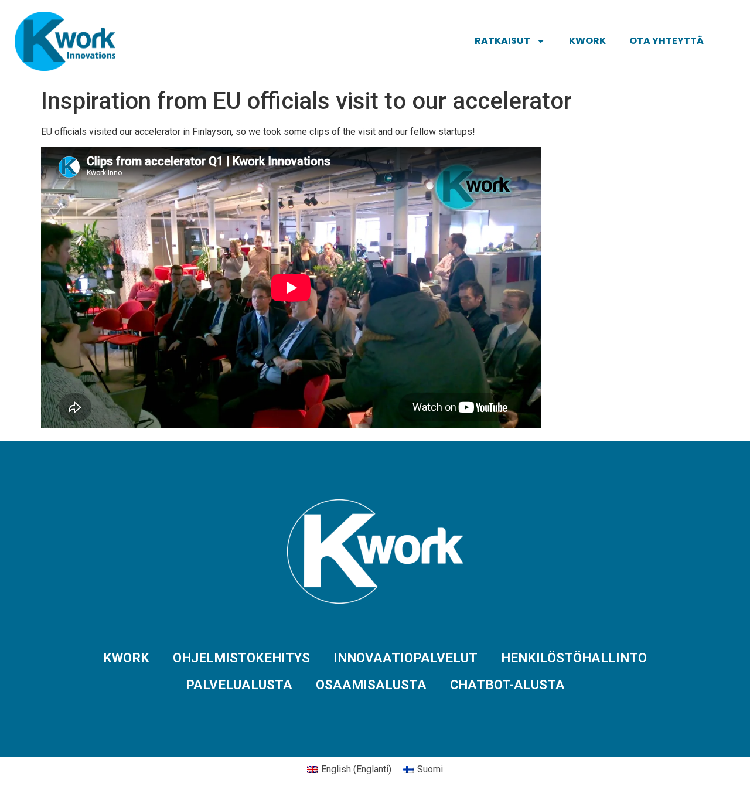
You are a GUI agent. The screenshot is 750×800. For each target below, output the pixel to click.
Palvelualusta (239, 684)
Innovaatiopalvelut (405, 657)
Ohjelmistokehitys (241, 657)
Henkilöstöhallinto (574, 657)
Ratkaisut (502, 40)
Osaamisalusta (371, 684)
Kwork (587, 40)
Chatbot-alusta (507, 684)
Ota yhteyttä (666, 40)
